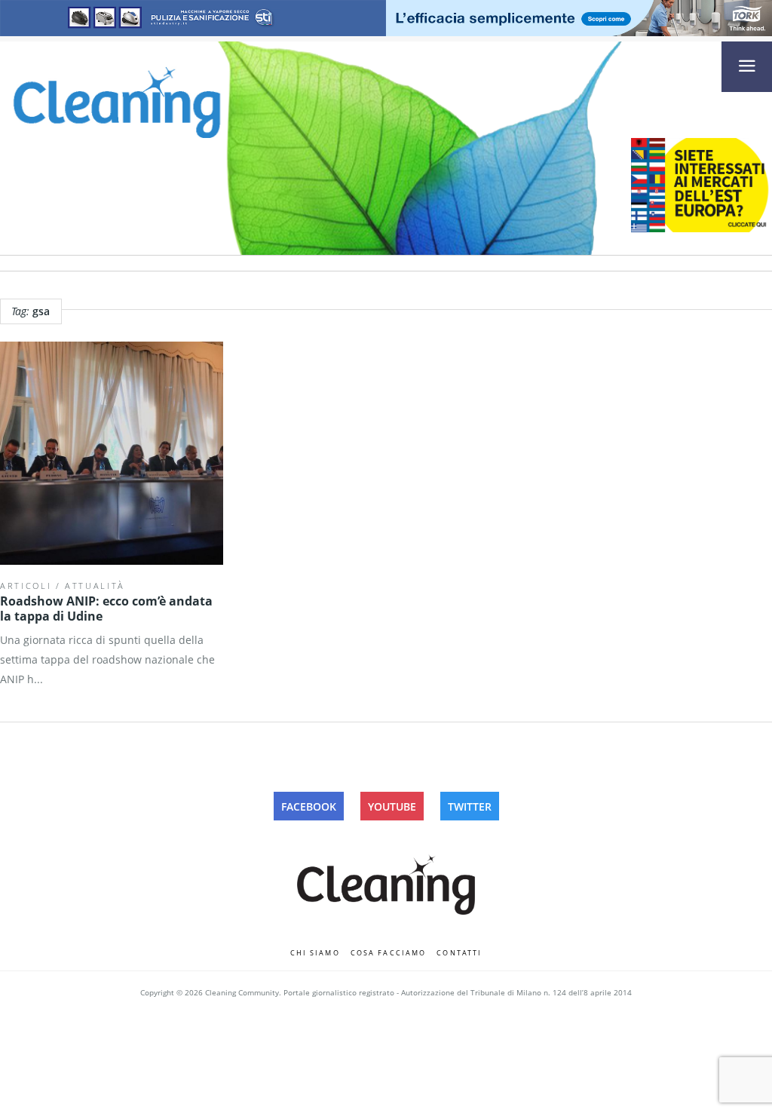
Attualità (95, 585)
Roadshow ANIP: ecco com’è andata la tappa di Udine (106, 608)
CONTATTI (459, 953)
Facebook (308, 806)
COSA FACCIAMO (389, 953)
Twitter (470, 806)
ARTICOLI (25, 585)
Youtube (392, 806)
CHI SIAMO (315, 953)
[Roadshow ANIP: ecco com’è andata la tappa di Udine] (111, 453)
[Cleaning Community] (117, 101)
